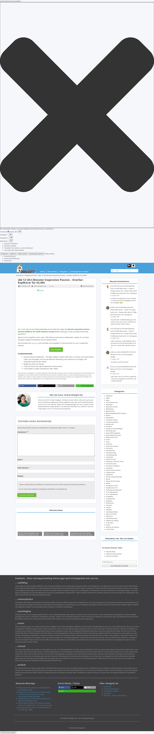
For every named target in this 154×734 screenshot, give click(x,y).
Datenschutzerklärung (11, 258)
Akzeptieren (4, 254)
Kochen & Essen (111, 464)
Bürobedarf (110, 418)
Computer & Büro (112, 420)
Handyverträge (111, 453)
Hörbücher (109, 457)
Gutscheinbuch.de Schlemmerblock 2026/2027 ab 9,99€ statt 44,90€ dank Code (81, 534)
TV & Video (109, 523)
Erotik (108, 440)
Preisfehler (109, 496)
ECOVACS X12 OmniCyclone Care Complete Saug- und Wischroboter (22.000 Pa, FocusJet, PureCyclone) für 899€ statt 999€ (34, 694)
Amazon (34, 343)
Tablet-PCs (109, 516)
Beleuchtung (110, 411)
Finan (108, 442)
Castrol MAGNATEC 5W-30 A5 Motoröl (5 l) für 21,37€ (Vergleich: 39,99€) (123, 354)
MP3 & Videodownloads (114, 477)
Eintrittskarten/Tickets (113, 435)
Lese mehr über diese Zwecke (14, 250)
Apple (108, 398)
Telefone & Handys (112, 521)
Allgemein (109, 396)
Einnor (112, 367)
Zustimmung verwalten (8, 732)
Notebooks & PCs (112, 488)
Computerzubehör (112, 422)
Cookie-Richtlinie (10, 256)
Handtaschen (110, 450)
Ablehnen (13, 254)
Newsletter (107, 693)
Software (109, 510)
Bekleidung (109, 409)
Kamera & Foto (111, 459)
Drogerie (109, 426)
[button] (77, 115)
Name (20, 460)
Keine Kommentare (88, 286)
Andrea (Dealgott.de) (40, 286)
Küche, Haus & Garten (113, 470)
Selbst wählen (22, 254)
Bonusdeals (52, 271)
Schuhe (108, 507)
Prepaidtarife (110, 499)
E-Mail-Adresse (23, 468)
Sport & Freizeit (111, 514)
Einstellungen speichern (36, 254)
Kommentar (22, 432)
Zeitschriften (110, 529)
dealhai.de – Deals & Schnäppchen (115, 695)
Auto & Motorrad (112, 402)
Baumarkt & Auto (112, 407)
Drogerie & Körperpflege (114, 429)
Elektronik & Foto (112, 437)
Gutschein (109, 448)
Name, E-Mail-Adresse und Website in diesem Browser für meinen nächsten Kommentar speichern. (53, 484)
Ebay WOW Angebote (113, 433)
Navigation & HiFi (31, 275)
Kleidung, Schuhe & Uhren (115, 461)
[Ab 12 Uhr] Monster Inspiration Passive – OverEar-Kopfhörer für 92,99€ (51, 281)
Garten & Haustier (112, 446)
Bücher (108, 415)
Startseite (19, 275)
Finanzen (109, 444)
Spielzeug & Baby (112, 512)
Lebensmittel (110, 472)
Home (42, 271)
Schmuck (109, 505)
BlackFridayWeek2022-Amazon (116, 413)
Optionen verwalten (11, 244)
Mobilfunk (109, 475)
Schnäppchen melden (79, 271)
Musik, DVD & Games (113, 481)
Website (20, 476)
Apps (107, 400)
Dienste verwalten (10, 246)
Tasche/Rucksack (111, 518)
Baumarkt (109, 405)
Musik (108, 479)
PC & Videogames (112, 492)
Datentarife (110, 424)
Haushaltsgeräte (111, 455)
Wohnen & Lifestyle (112, 527)
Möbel (108, 483)
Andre (112, 307)
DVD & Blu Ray (111, 431)
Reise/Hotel (110, 503)
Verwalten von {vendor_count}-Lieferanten (18, 248)
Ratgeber (64, 271)
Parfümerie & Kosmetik (114, 490)
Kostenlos (109, 468)
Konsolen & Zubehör (113, 466)
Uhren (108, 525)
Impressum (8, 261)
